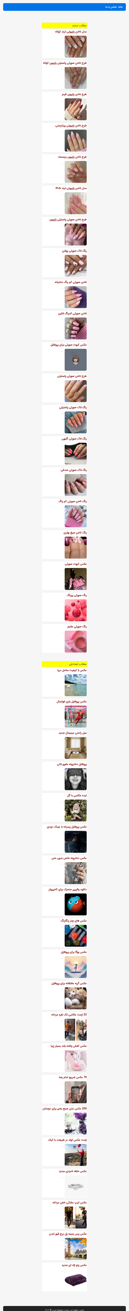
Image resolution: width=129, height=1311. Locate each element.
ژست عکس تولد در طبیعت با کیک (67, 1140)
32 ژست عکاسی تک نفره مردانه (69, 1014)
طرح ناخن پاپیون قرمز (74, 94)
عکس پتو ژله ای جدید (74, 1265)
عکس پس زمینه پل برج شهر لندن (68, 1234)
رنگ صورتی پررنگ (77, 595)
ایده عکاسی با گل (77, 795)
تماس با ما (111, 7)
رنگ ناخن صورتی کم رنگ (73, 501)
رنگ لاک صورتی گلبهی (74, 438)
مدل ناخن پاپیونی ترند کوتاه (71, 31)
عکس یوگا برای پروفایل (74, 952)
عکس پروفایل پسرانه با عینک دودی (67, 827)
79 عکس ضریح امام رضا (73, 1077)
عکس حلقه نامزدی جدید (73, 1171)
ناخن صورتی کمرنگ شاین (72, 313)
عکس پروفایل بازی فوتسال (72, 701)
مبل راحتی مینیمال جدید (73, 733)
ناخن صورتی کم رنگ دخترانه (71, 282)
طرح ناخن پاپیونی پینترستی (71, 125)
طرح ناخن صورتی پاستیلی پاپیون (68, 219)
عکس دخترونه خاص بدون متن (69, 858)
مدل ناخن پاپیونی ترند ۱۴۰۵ (71, 188)
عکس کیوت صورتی (76, 564)
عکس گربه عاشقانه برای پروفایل (69, 983)
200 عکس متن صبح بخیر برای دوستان (64, 1108)
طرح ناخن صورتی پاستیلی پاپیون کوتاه (65, 63)
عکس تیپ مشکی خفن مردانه (70, 1202)
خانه (120, 7)
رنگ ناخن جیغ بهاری (75, 532)
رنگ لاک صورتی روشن (74, 251)
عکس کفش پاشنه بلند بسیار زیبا (69, 1046)
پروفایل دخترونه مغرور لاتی (72, 764)
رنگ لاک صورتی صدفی (74, 470)
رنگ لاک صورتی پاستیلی (73, 407)
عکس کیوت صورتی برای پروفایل (68, 345)
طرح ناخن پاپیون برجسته (72, 157)
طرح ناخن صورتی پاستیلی (72, 376)
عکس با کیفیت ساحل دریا (72, 670)
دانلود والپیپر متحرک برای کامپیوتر (68, 889)
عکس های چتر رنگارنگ (74, 921)
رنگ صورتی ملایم (77, 626)
